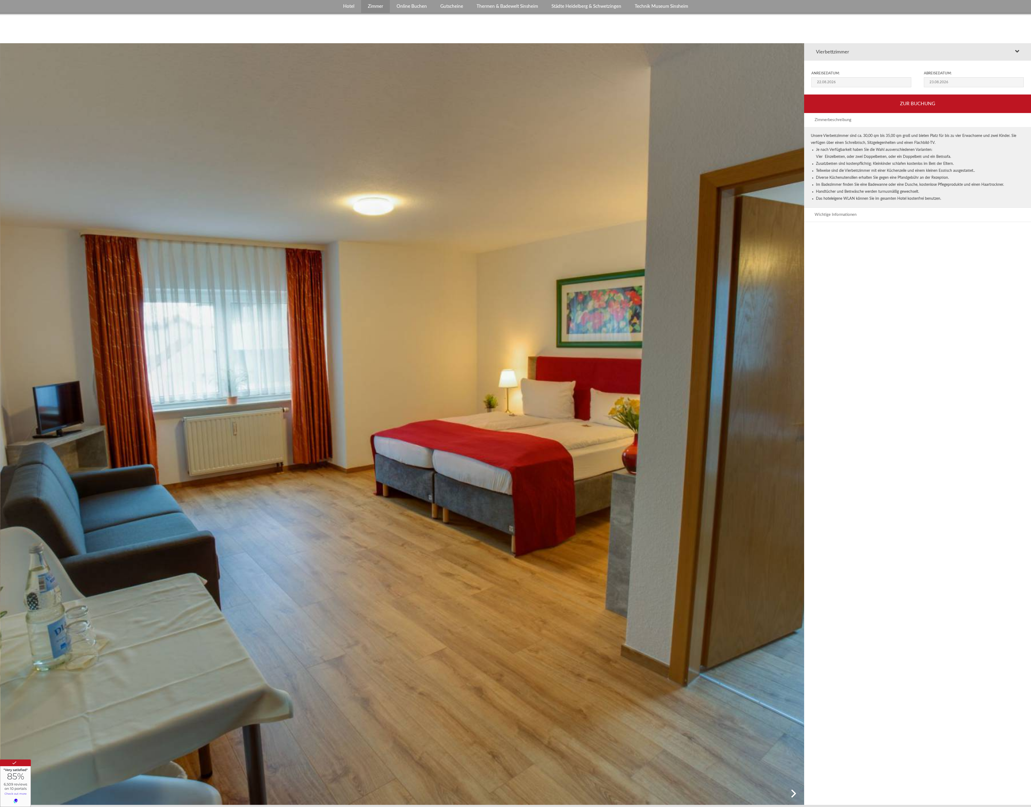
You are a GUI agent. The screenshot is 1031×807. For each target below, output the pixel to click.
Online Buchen (412, 6)
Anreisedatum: (825, 73)
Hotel (348, 6)
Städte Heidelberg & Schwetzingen (586, 6)
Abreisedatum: (938, 73)
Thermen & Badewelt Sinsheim (507, 6)
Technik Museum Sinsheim (661, 6)
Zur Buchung (917, 103)
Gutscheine (451, 6)
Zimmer (375, 6)
